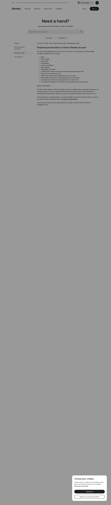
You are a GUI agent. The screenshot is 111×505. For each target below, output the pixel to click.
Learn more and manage (81, 486)
